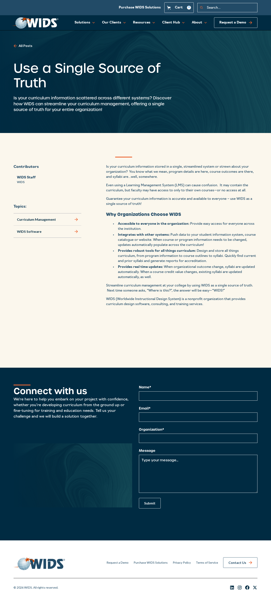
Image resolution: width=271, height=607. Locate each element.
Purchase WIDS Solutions (140, 7)
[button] (179, 7)
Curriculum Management (36, 219)
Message (147, 450)
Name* (145, 387)
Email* (144, 408)
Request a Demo (117, 562)
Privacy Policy (182, 562)
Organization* (151, 429)
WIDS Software (29, 231)
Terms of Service (207, 562)
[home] (35, 23)
